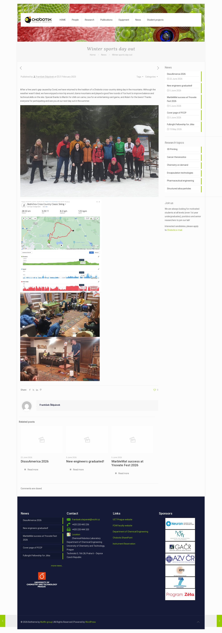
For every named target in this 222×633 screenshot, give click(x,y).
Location (76, 534)
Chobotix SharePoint (122, 537)
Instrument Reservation (124, 544)
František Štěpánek (45, 77)
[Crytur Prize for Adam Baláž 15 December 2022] (8, 621)
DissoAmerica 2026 (35, 461)
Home (93, 55)
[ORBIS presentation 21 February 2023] (213, 621)
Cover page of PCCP (32, 547)
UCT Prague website (122, 519)
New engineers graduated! (85, 461)
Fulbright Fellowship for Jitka (36, 555)
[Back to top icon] (198, 622)
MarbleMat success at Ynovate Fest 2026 (127, 463)
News (103, 55)
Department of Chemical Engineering (130, 531)
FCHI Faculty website (122, 525)
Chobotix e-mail (174, 230)
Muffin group (46, 622)
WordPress (90, 622)
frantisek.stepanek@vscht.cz (86, 519)
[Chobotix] (38, 20)
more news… (57, 565)
